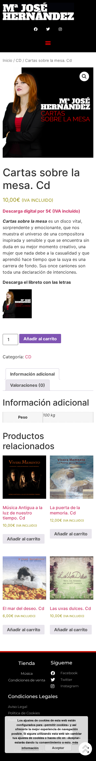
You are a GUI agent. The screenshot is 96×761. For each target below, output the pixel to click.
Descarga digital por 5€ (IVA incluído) (41, 211)
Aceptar (58, 747)
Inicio (7, 60)
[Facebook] (35, 29)
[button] (48, 42)
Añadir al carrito (40, 338)
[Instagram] (60, 29)
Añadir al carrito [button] (23, 538)
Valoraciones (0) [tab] (27, 385)
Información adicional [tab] (32, 374)
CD (19, 60)
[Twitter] (48, 29)
